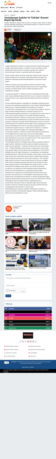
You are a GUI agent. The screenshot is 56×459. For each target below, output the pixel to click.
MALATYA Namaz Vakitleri (12, 349)
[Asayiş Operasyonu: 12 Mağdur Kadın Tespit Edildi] (16, 225)
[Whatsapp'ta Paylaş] (11, 61)
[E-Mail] (14, 211)
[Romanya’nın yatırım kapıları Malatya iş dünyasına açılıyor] (40, 242)
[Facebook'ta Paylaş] (6, 61)
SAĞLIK (33, 11)
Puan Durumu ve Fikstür (11, 352)
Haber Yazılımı (25, 367)
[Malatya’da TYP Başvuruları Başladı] (40, 260)
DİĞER (38, 11)
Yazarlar (20, 7)
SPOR (27, 11)
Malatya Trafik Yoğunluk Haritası (37, 349)
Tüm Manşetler (33, 352)
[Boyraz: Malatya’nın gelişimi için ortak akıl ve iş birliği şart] (40, 225)
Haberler (6, 15)
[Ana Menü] (50, 3)
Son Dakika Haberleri (10, 356)
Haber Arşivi (33, 356)
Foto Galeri (5, 7)
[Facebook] (20, 341)
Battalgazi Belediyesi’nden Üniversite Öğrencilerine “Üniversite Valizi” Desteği (15, 268)
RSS (7, 362)
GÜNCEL (22, 11)
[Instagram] (25, 341)
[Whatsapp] (35, 341)
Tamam (6, 372)
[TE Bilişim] (8, 208)
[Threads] (33, 341)
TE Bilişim (16, 208)
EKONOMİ (16, 11)
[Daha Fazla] (13, 61)
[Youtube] (28, 341)
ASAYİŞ (10, 11)
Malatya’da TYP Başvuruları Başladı (37, 268)
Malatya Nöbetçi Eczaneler (12, 346)
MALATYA (3, 11)
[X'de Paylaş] (8, 61)
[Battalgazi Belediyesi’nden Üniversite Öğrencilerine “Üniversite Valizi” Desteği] (16, 260)
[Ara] (48, 3)
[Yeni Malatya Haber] (9, 3)
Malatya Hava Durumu (35, 346)
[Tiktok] (30, 341)
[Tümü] (50, 304)
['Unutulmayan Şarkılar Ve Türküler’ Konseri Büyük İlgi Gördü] (28, 46)
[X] (23, 341)
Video (13, 7)
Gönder (8, 296)
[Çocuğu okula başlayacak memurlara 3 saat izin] (16, 242)
